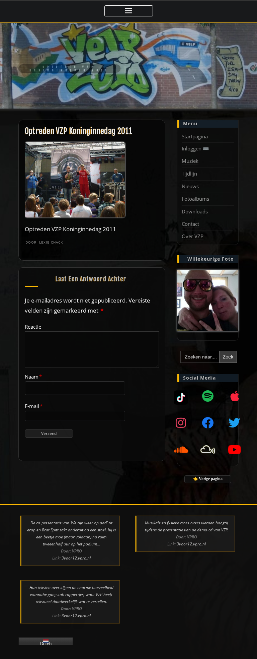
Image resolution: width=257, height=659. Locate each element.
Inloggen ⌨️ (195, 148)
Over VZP (192, 236)
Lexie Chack (44, 242)
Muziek (190, 160)
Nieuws (190, 186)
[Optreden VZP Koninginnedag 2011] (75, 179)
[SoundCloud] (181, 449)
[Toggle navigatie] (128, 10)
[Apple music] (234, 396)
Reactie (33, 326)
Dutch (46, 643)
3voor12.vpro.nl (76, 558)
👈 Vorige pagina (208, 478)
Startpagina (195, 136)
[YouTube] (234, 449)
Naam (33, 376)
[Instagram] (181, 422)
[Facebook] (207, 422)
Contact (190, 223)
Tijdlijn (189, 173)
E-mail (33, 406)
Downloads (195, 211)
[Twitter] (234, 422)
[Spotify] (207, 396)
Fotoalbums (195, 198)
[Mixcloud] (181, 396)
